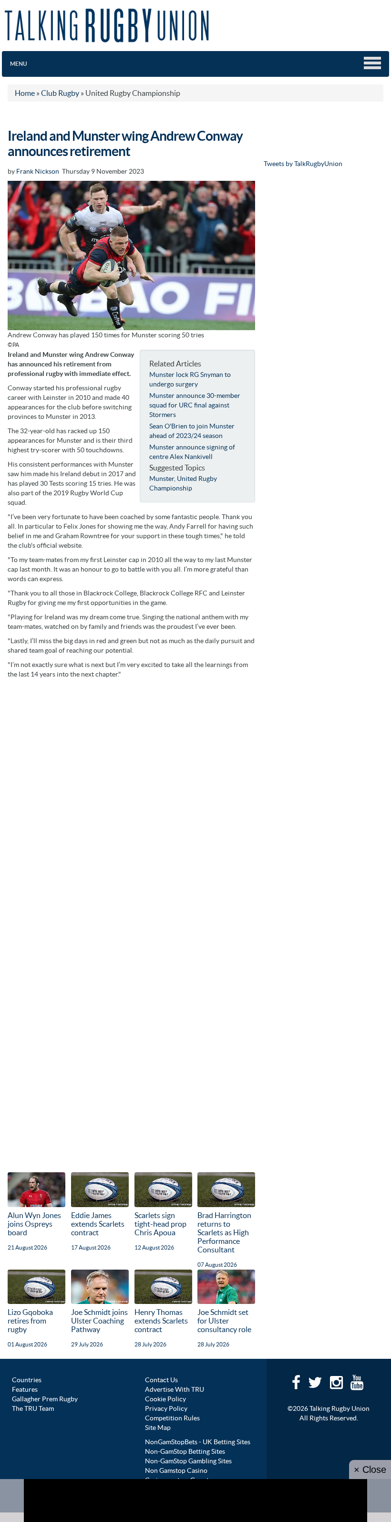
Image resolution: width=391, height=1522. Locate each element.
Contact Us (161, 1380)
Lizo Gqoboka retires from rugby (30, 1321)
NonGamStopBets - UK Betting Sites (197, 1442)
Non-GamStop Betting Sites (185, 1451)
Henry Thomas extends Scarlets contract (161, 1321)
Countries (26, 1380)
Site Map (158, 1427)
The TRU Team (33, 1408)
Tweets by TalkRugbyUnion (303, 163)
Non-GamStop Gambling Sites (188, 1461)
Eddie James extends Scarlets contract (97, 1224)
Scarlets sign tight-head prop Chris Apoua (160, 1224)
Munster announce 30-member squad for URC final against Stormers (194, 405)
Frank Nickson (37, 171)
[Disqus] (131, 803)
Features (25, 1389)
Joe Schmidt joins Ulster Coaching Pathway (99, 1321)
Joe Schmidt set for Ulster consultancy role (224, 1321)
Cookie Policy (165, 1399)
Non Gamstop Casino (176, 1470)
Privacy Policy (166, 1408)
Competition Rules (172, 1418)
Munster (161, 478)
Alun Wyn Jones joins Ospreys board (34, 1224)
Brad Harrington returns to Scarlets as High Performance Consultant (224, 1232)
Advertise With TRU (174, 1389)
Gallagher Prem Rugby (45, 1399)
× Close (370, 1469)
